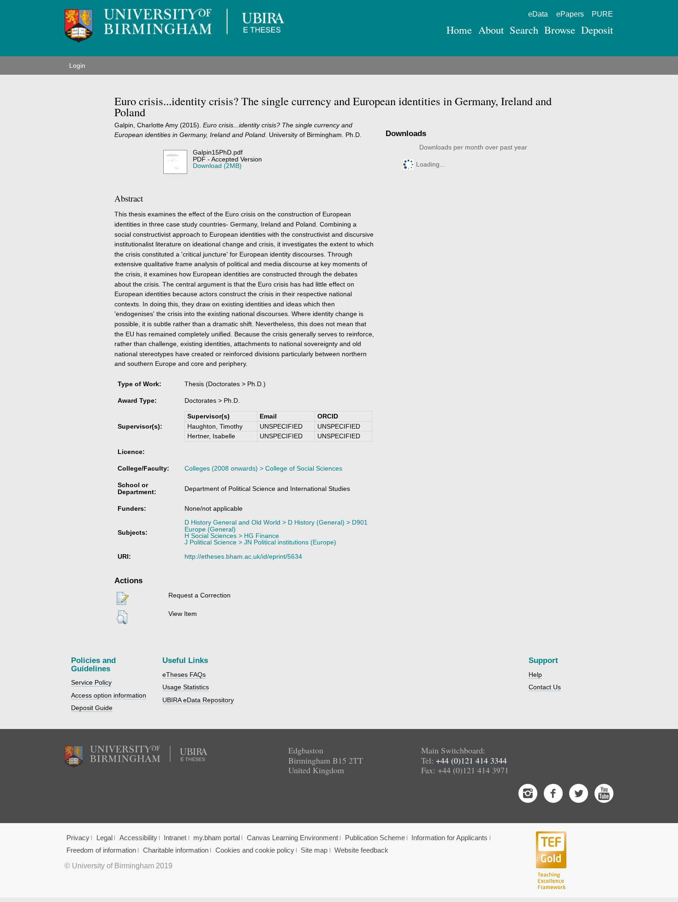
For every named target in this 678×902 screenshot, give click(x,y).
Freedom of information (101, 850)
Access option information (108, 695)
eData (538, 14)
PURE (602, 14)
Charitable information (175, 850)
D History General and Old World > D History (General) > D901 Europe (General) (276, 525)
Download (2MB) (217, 165)
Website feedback (361, 850)
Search (524, 29)
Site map (314, 850)
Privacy (77, 838)
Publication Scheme (375, 838)
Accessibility (138, 838)
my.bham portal (216, 838)
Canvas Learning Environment (292, 838)
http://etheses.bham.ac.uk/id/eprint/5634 (243, 556)
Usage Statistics (185, 687)
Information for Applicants (449, 838)
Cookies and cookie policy (254, 850)
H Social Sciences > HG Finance (231, 535)
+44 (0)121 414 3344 (471, 760)
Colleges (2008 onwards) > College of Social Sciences (263, 468)
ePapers (570, 14)
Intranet (175, 838)
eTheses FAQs (184, 674)
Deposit (597, 29)
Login (77, 65)
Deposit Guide (92, 707)
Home (459, 29)
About (491, 29)
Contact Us (545, 687)
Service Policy (91, 682)
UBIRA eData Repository (198, 700)
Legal (104, 838)
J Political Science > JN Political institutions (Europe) (260, 542)
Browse (559, 29)
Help (535, 674)
